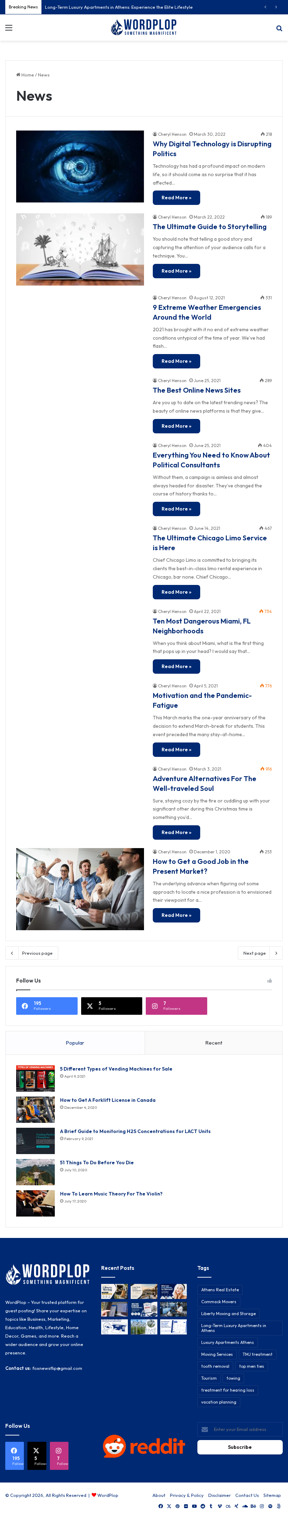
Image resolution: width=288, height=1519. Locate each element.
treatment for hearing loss (227, 1390)
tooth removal (215, 1366)
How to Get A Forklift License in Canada (108, 1100)
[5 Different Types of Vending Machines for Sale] (35, 1078)
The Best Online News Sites (197, 390)
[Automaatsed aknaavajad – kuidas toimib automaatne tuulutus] (144, 1326)
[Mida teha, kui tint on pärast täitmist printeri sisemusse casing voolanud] (114, 1326)
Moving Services (217, 1354)
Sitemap (272, 1495)
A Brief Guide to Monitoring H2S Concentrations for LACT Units (135, 1131)
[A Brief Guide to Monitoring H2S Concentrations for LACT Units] (35, 1141)
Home (27, 75)
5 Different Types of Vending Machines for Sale (116, 1069)
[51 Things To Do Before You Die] (35, 1172)
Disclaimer (219, 1495)
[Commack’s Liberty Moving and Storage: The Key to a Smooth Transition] (114, 1291)
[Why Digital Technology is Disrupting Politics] (80, 166)
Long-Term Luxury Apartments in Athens (233, 1328)
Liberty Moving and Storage (228, 1313)
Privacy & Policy (187, 1495)
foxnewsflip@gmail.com (57, 1368)
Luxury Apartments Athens (227, 1342)
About (158, 1495)
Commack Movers (218, 1301)
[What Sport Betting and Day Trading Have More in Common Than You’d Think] (114, 1309)
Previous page (37, 953)
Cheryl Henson (172, 134)
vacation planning (218, 1402)
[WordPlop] (144, 27)
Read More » (176, 197)
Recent (213, 1042)
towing (233, 1378)
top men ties (251, 1366)
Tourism (209, 1378)
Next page (254, 953)
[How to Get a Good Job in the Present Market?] (80, 889)
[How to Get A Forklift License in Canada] (35, 1110)
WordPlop (107, 1495)
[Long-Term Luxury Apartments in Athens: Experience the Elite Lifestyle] (144, 1291)
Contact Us (247, 1495)
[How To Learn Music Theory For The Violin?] (35, 1203)
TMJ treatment (258, 1354)
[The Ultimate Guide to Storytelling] (80, 249)
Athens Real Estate (220, 1289)
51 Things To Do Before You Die (97, 1162)
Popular (75, 1042)
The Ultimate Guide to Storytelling (210, 226)
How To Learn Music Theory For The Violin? (111, 1194)
